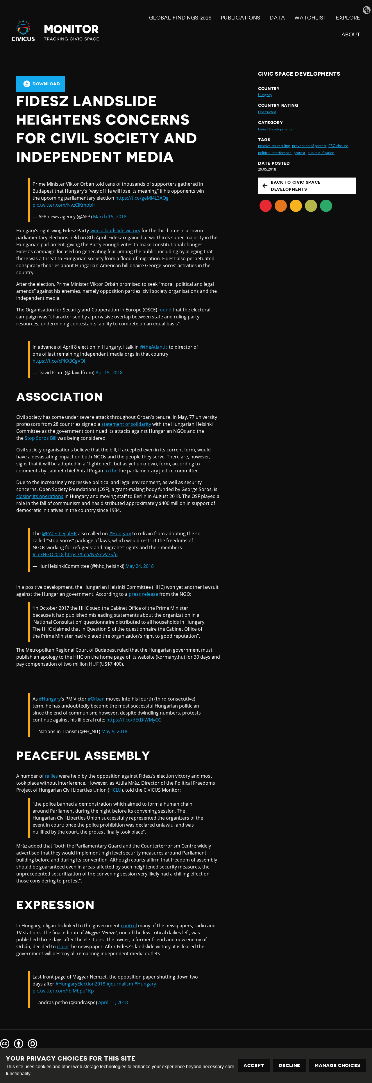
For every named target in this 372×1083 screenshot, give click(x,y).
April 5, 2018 (109, 372)
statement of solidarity (126, 424)
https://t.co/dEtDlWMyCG (134, 720)
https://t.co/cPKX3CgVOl (59, 361)
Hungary (265, 94)
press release (143, 594)
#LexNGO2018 (48, 554)
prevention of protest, (309, 145)
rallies (51, 776)
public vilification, (321, 152)
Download (46, 84)
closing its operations (39, 496)
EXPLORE (348, 17)
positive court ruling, (274, 145)
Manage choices (337, 1065)
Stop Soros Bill (40, 438)
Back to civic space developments (296, 185)
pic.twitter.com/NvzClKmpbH (64, 205)
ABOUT (351, 34)
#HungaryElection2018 (80, 984)
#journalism (120, 984)
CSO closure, (338, 145)
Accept (254, 1065)
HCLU (115, 790)
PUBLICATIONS (240, 17)
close (62, 946)
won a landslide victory (115, 230)
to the (110, 470)
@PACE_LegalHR (59, 533)
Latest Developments (275, 129)
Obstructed (267, 111)
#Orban (96, 699)
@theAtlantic (154, 347)
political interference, (275, 152)
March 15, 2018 (109, 216)
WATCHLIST (310, 17)
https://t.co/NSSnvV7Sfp (91, 554)
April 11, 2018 (113, 1002)
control (129, 925)
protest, (300, 152)
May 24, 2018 (140, 566)
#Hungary (120, 533)
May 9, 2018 (114, 731)
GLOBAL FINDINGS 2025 (180, 17)
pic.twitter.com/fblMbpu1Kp (63, 991)
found (164, 309)
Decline (289, 1065)
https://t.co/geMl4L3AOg (142, 198)
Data (277, 17)
